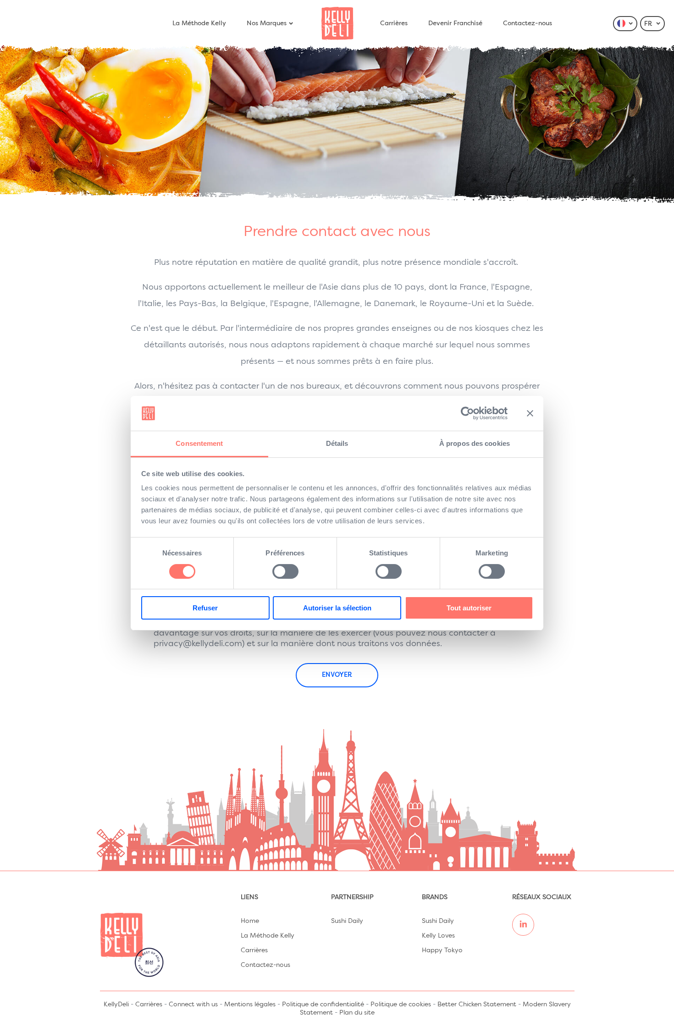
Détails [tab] (337, 443)
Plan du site (357, 1013)
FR (649, 24)
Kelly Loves (438, 936)
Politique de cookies (400, 1004)
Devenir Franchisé (455, 23)
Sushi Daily (347, 921)
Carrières (394, 23)
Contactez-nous (527, 23)
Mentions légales (250, 1004)
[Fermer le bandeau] (530, 413)
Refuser (205, 608)
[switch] (285, 571)
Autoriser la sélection (337, 608)
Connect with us (193, 1004)
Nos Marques (267, 23)
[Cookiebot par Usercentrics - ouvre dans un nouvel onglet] (467, 413)
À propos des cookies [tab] (474, 443)
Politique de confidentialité (323, 1004)
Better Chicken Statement (476, 1004)
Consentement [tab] (199, 443)
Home (250, 921)
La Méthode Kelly (199, 23)
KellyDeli (116, 1004)
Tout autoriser (469, 608)
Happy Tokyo (442, 950)
